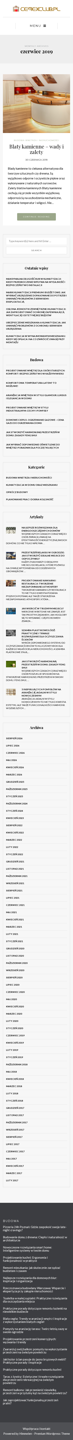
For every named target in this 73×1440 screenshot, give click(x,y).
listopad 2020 (15, 955)
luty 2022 (12, 847)
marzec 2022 (14, 839)
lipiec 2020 (12, 984)
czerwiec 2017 (15, 1151)
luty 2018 (12, 1093)
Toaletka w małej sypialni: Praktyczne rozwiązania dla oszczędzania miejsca (35, 1299)
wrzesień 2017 (15, 1129)
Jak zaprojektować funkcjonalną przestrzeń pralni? (30, 1401)
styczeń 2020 (14, 1028)
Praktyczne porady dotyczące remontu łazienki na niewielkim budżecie (35, 1310)
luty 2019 (12, 1049)
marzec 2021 (14, 926)
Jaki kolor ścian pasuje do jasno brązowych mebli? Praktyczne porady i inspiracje (34, 1361)
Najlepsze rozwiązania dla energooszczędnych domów (41, 529)
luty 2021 (12, 934)
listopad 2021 (15, 868)
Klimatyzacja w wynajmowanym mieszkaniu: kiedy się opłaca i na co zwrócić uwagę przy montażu (36, 339)
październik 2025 (16, 789)
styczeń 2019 (14, 1057)
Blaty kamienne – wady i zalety (36, 149)
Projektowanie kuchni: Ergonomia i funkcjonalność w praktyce (25, 1259)
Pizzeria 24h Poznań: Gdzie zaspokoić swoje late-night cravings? (35, 1228)
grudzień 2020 (15, 948)
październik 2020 (16, 963)
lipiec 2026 (12, 745)
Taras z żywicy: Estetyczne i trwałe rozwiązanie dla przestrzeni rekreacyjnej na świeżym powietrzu (33, 1380)
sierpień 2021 (14, 890)
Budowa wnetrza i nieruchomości (36, 140)
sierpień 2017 (14, 1136)
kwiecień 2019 (15, 1042)
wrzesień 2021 (15, 883)
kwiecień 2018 (15, 1078)
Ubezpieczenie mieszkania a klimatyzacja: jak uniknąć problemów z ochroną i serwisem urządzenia (36, 325)
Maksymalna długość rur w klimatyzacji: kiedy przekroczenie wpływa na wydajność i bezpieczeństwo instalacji (35, 282)
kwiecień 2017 (15, 1165)
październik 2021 (16, 876)
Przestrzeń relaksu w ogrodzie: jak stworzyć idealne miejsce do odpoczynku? (43, 555)
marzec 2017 (14, 1173)
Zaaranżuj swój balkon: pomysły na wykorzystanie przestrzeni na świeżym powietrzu (35, 1350)
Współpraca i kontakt (36, 1428)
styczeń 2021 (14, 941)
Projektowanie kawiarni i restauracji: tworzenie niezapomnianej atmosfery (40, 583)
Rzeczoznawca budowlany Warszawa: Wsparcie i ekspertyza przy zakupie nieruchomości (34, 1289)
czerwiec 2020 (15, 991)
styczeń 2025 (14, 796)
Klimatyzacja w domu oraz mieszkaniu (32, 484)
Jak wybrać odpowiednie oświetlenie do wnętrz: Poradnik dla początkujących (33, 446)
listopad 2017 (15, 1115)
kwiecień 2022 (15, 832)
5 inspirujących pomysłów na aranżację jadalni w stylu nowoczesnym (41, 692)
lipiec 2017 (12, 1144)
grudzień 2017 (15, 1107)
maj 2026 (11, 760)
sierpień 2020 (14, 977)
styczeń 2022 (14, 854)
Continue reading (36, 216)
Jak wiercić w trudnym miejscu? (43, 608)
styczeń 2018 (14, 1100)
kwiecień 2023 (15, 818)
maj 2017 (11, 1158)
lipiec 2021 (12, 897)
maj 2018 (11, 1071)
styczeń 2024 (14, 810)
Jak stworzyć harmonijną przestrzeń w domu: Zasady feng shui (33, 434)
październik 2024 (16, 803)
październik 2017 (16, 1122)
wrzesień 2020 (15, 970)
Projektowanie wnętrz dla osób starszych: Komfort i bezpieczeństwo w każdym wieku (35, 372)
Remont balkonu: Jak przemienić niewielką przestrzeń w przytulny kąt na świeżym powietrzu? (35, 1391)
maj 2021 (11, 912)
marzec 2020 (14, 1013)
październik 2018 (16, 1064)
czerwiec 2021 (15, 905)
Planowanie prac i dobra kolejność (29, 499)
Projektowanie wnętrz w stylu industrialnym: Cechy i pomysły (27, 409)
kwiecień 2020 (15, 1006)
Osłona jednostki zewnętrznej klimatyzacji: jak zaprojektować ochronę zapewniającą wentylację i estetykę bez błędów (36, 312)
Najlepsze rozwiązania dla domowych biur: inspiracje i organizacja (30, 1279)
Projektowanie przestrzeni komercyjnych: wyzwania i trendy (29, 1340)
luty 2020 (12, 1020)
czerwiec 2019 (15, 1035)
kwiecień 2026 (15, 767)
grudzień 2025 (15, 781)
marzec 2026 (14, 774)
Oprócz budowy (17, 492)
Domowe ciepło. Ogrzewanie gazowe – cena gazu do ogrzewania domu (35, 421)
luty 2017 (12, 1180)
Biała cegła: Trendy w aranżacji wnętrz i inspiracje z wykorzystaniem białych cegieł (35, 1320)
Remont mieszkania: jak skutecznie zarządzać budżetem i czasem (31, 1269)
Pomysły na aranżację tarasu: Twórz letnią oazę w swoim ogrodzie (35, 1330)
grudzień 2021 (15, 861)
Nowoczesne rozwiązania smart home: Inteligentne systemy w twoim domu (27, 1249)
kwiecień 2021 (15, 919)
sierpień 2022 (14, 825)
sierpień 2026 (14, 738)
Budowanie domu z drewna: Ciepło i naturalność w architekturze (35, 1238)
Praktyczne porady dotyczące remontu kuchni (32, 1369)
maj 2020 (11, 999)
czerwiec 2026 (15, 752)
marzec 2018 (14, 1086)
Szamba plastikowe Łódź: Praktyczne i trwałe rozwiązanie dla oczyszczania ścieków (42, 635)
